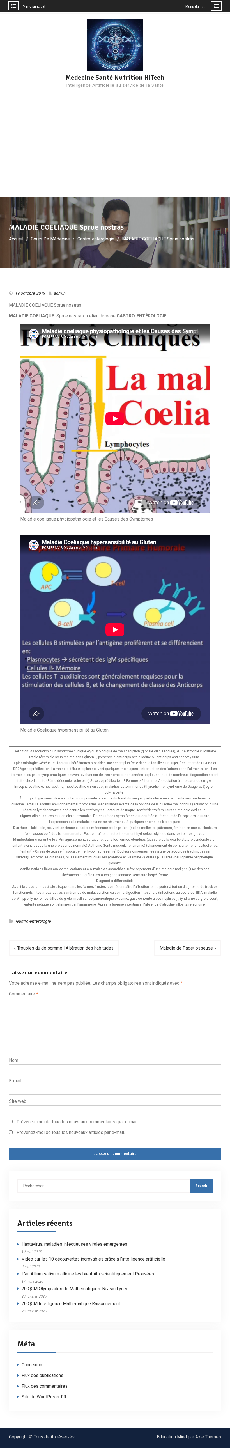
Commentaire (23, 993)
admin (60, 293)
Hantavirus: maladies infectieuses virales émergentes (74, 1244)
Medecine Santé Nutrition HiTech (114, 77)
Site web (17, 1101)
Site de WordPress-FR (44, 1396)
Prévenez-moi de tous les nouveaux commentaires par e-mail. (77, 1121)
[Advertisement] (115, 155)
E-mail (15, 1080)
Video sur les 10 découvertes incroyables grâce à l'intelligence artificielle (93, 1259)
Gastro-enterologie (33, 921)
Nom (13, 1060)
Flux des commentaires (45, 1386)
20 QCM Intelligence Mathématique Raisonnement (71, 1303)
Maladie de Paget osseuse (186, 948)
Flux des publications (42, 1375)
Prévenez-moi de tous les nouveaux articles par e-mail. (71, 1132)
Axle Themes (208, 1437)
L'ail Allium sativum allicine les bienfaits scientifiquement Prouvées (88, 1274)
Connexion (32, 1364)
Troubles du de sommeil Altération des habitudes (65, 948)
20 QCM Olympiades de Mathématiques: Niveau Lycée (75, 1288)
